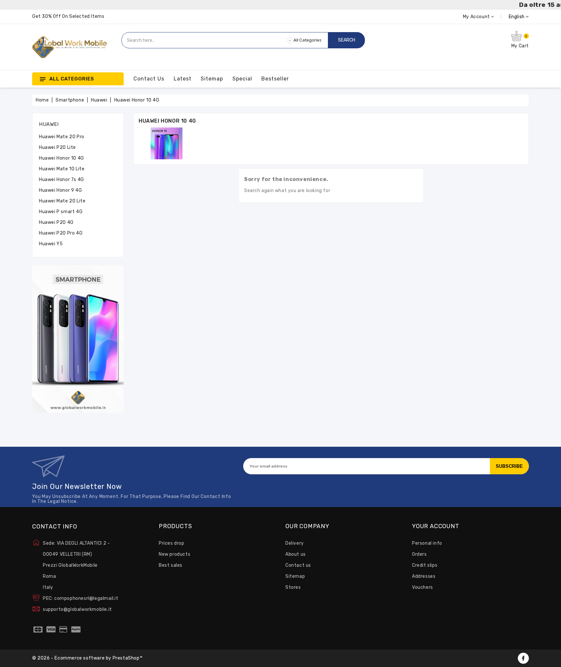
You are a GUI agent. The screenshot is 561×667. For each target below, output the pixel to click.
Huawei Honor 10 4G (61, 158)
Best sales (170, 565)
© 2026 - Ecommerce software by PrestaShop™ (87, 658)
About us (295, 554)
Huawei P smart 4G (60, 211)
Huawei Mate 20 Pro (61, 136)
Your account (435, 526)
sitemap (212, 79)
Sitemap (295, 576)
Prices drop (171, 543)
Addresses (423, 576)
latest (183, 79)
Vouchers (422, 587)
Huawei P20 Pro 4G (60, 233)
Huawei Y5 (51, 244)
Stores (293, 587)
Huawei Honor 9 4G (60, 190)
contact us (148, 79)
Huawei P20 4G (56, 222)
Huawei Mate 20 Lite (62, 201)
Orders (419, 554)
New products (174, 554)
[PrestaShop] (78, 339)
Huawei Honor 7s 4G (61, 179)
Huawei (49, 124)
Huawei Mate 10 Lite (61, 169)
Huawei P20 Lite (57, 147)
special (242, 79)
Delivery (294, 543)
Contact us (298, 565)
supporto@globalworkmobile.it (77, 609)
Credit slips (424, 565)
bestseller (275, 79)
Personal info (427, 543)
